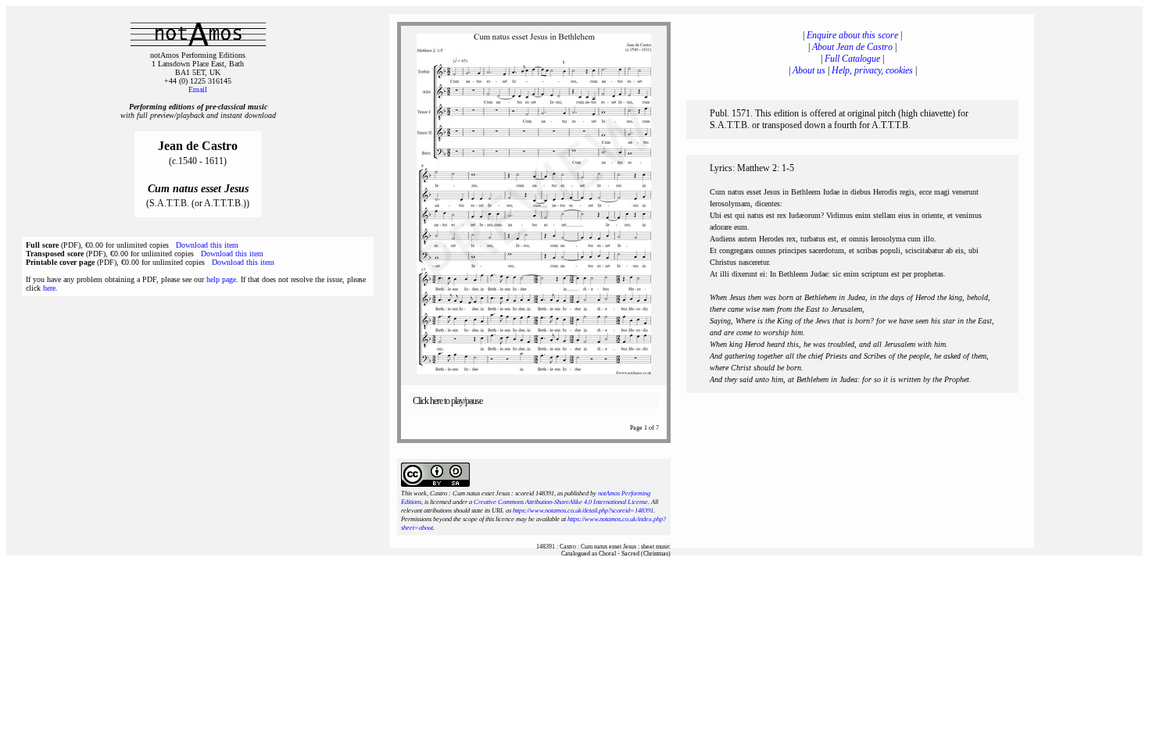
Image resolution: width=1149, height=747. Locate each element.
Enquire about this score (852, 35)
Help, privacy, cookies (872, 70)
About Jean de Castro (852, 46)
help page (221, 279)
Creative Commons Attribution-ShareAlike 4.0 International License (561, 502)
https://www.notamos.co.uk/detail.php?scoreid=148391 (583, 510)
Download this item (207, 245)
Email (197, 89)
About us (809, 70)
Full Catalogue (852, 58)
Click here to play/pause (447, 400)
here (49, 288)
